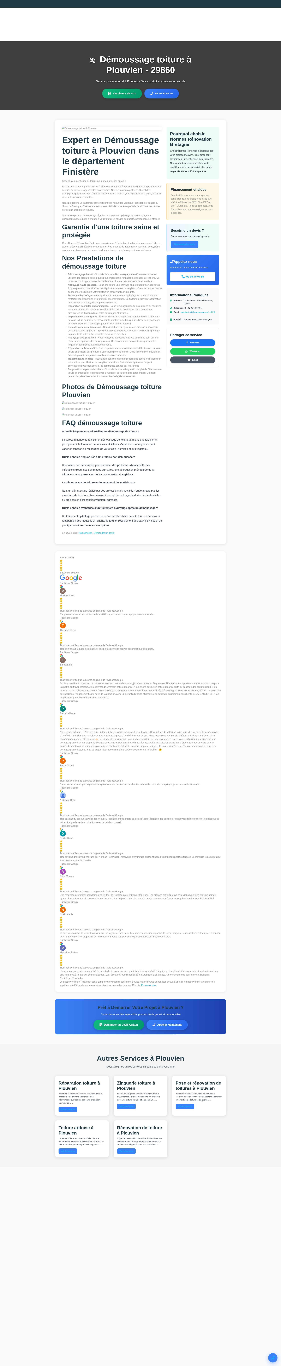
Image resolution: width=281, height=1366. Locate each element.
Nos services (85, 533)
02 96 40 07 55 (164, 93)
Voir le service (68, 1109)
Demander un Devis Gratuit (121, 1024)
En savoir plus (148, 985)
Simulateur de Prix (124, 93)
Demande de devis (184, 244)
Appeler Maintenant (169, 1024)
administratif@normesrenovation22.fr (198, 312)
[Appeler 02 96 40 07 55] (272, 1357)
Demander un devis (104, 533)
